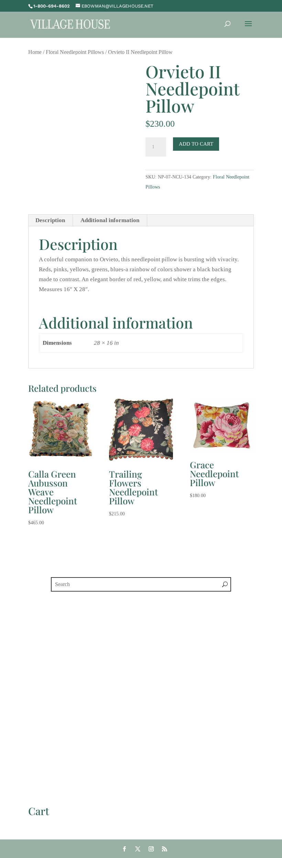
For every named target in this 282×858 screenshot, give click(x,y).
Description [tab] (50, 220)
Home (35, 52)
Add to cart (196, 144)
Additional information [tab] (109, 220)
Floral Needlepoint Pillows (75, 52)
